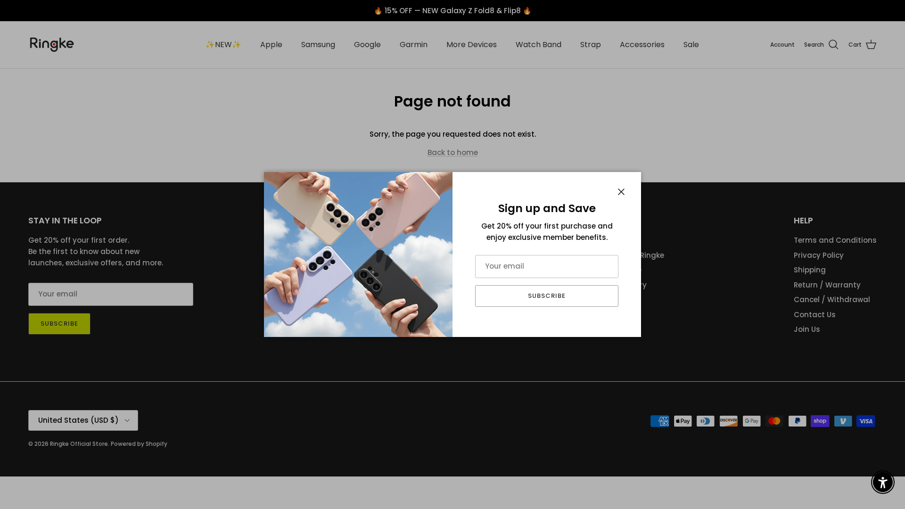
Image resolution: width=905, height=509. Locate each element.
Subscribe (547, 295)
